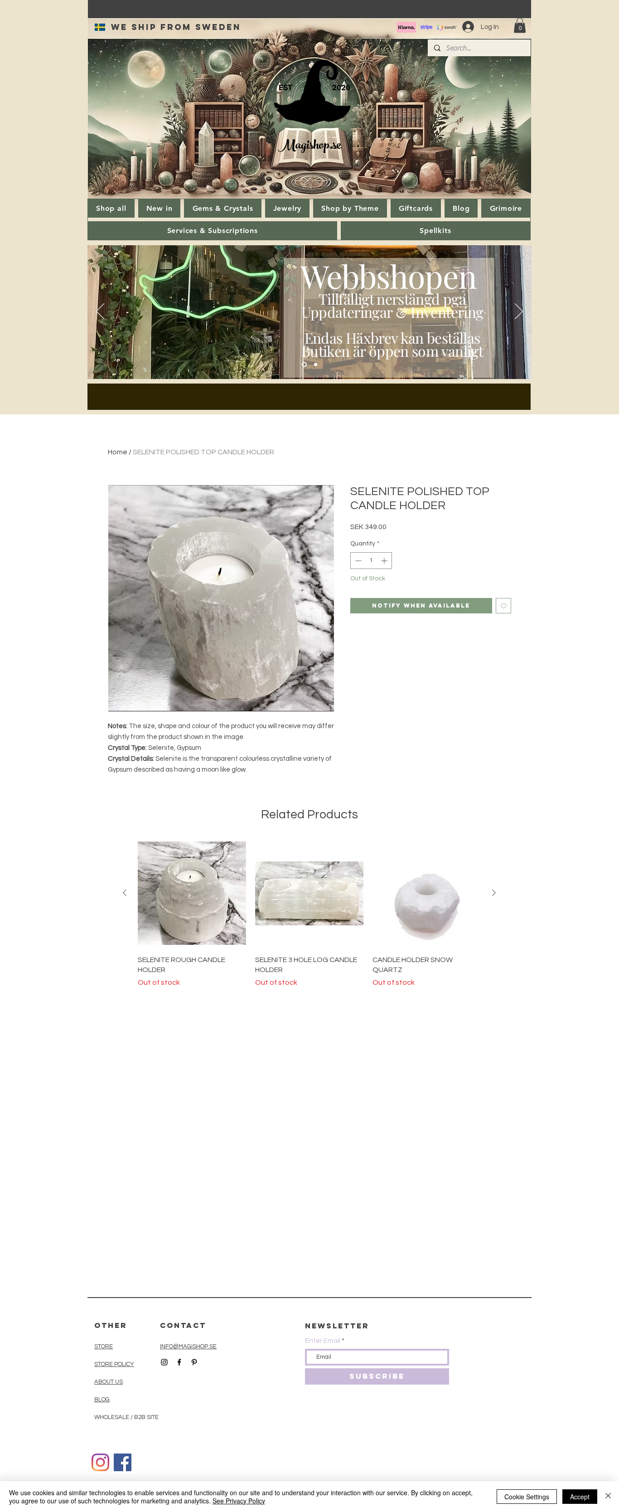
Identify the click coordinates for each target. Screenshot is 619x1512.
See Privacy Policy (239, 1500)
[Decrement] (357, 561)
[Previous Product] (124, 892)
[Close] (608, 1496)
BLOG (102, 1399)
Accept (580, 1496)
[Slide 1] (304, 364)
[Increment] (385, 561)
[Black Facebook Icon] (179, 1362)
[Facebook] (122, 1462)
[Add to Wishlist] (504, 606)
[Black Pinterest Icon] (194, 1362)
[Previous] (100, 312)
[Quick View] (192, 893)
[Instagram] (100, 1462)
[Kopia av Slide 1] (315, 364)
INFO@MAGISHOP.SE (188, 1346)
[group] (309, 913)
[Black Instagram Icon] (164, 1362)
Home (117, 452)
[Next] (519, 312)
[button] (519, 25)
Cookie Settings (526, 1496)
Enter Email (322, 1340)
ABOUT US (108, 1382)
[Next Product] (493, 892)
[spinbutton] (371, 561)
